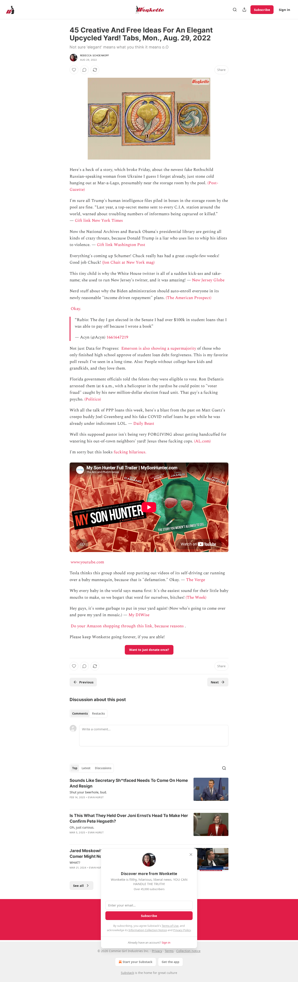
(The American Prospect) (188, 298)
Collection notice (188, 951)
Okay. (76, 309)
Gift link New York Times (99, 220)
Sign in (284, 9)
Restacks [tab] (98, 713)
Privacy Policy (182, 930)
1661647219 (117, 337)
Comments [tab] (80, 713)
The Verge (195, 580)
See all (78, 885)
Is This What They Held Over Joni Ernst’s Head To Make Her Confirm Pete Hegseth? (129, 818)
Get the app (170, 962)
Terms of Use (170, 926)
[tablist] (88, 713)
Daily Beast (143, 423)
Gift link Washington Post (121, 245)
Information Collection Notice (147, 930)
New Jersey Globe (208, 280)
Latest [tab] (86, 768)
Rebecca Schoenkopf (94, 55)
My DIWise (138, 615)
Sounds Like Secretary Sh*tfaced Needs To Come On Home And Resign (129, 783)
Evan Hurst (96, 797)
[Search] (234, 9)
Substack (127, 973)
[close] (190, 854)
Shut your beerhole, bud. (88, 792)
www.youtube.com (87, 562)
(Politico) (92, 399)
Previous (86, 682)
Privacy (157, 951)
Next (215, 682)
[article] (149, 791)
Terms (169, 951)
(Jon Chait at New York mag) (128, 262)
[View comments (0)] (84, 69)
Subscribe (262, 9)
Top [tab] (74, 768)
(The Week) (196, 597)
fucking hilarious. (130, 452)
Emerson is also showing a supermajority (158, 348)
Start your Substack (137, 962)
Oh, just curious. (82, 827)
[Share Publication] (244, 9)
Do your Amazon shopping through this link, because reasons (127, 626)
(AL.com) (202, 441)
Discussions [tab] (103, 768)
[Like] (74, 69)
